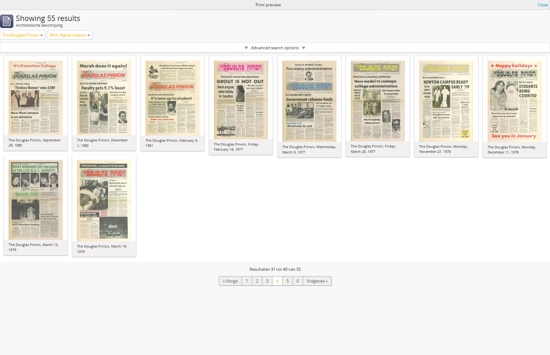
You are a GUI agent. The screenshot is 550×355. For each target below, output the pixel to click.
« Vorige (230, 281)
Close (543, 5)
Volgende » (317, 281)
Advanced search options (275, 48)
